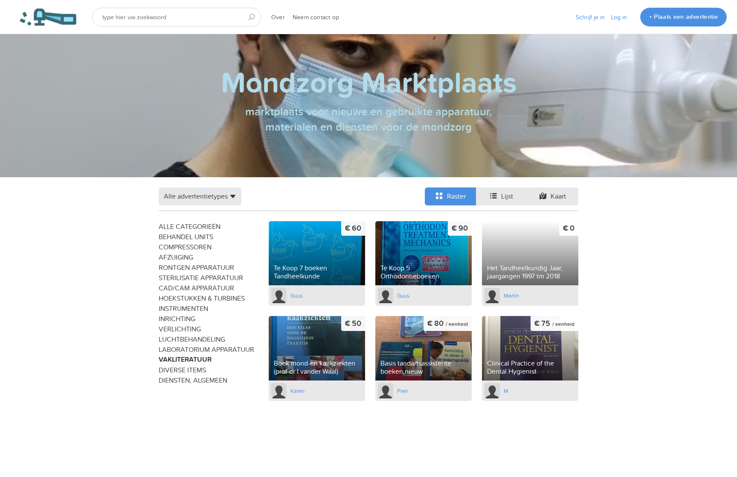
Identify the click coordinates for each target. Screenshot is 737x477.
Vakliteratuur (185, 359)
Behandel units (186, 236)
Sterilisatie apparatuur (201, 277)
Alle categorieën (190, 226)
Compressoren (185, 247)
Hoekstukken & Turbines (202, 298)
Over (278, 17)
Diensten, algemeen (193, 380)
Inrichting (177, 318)
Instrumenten (183, 308)
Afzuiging (176, 257)
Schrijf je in (590, 17)
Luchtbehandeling (192, 339)
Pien (402, 391)
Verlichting (180, 329)
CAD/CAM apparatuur (196, 288)
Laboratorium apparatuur (206, 349)
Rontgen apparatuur (196, 267)
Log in (619, 17)
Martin (511, 295)
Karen (297, 391)
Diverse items (182, 370)
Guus (296, 295)
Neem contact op (316, 17)
